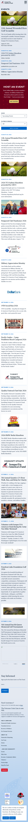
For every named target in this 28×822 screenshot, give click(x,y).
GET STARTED (14, 101)
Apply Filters (14, 128)
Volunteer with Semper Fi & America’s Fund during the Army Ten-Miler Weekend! (14, 526)
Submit (5, 691)
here (21, 705)
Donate (4, 770)
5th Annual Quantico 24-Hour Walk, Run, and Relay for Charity (14, 479)
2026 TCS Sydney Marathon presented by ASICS (12, 183)
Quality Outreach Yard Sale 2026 (13, 390)
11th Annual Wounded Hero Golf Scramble (14, 139)
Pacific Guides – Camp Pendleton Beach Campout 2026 (13, 338)
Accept (5, 818)
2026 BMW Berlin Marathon (12, 435)
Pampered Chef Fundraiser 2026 (13, 221)
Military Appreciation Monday (13, 263)
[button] (25, 2)
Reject (12, 818)
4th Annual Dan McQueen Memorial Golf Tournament (12, 625)
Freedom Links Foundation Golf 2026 (13, 568)
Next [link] (23, 663)
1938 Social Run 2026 (9, 306)
